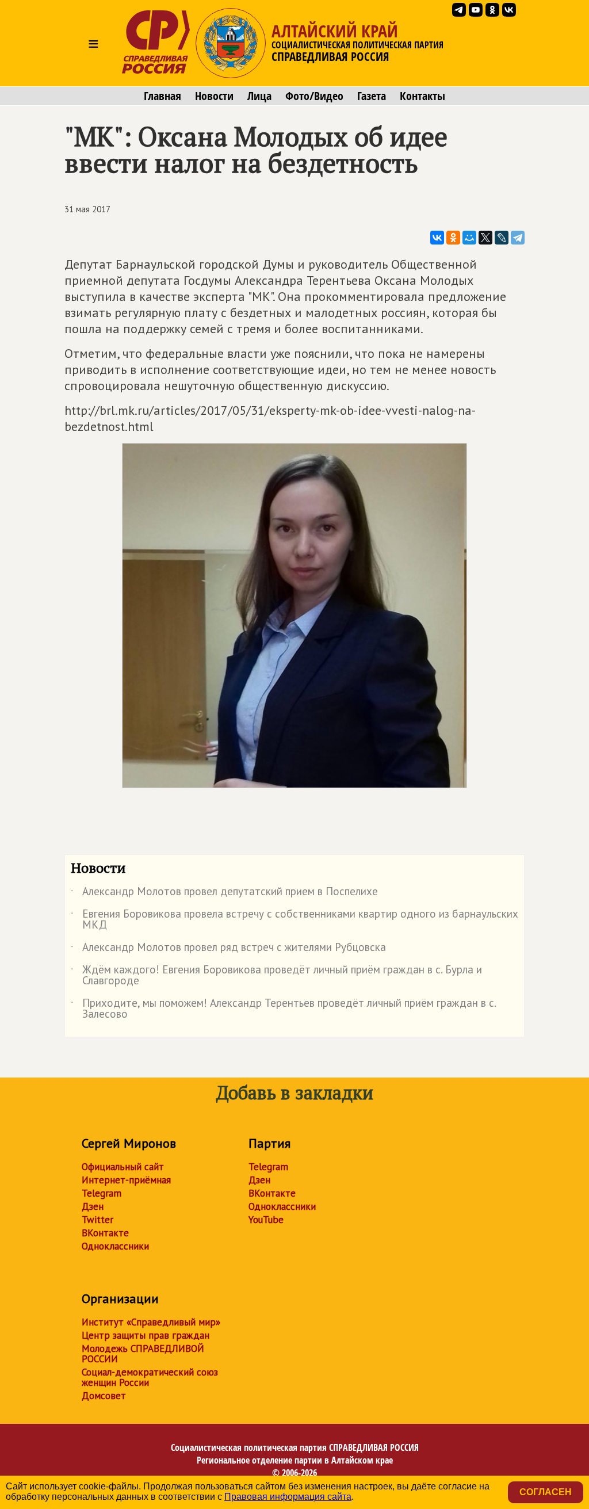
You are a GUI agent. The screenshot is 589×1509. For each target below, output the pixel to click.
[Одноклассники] (453, 238)
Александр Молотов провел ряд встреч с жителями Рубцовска (228, 949)
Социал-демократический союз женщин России (150, 1377)
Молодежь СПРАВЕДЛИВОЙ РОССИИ (143, 1353)
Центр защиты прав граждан (145, 1335)
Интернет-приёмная (126, 1180)
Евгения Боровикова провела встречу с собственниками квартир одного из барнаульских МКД (294, 919)
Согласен (545, 1492)
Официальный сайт (123, 1167)
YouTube (266, 1219)
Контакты (422, 96)
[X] (485, 238)
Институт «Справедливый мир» (151, 1322)
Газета (371, 96)
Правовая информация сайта (287, 1497)
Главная (162, 96)
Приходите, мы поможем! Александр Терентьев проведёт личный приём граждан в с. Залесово (283, 1009)
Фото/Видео (314, 96)
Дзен (93, 1206)
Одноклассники (115, 1246)
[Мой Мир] (469, 238)
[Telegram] (518, 238)
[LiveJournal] (501, 238)
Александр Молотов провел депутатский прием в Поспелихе (224, 893)
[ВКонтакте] (437, 238)
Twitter (97, 1219)
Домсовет (104, 1395)
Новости (214, 96)
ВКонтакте (105, 1233)
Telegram (101, 1193)
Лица (259, 96)
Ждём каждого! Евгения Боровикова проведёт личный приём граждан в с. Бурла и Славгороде (276, 975)
